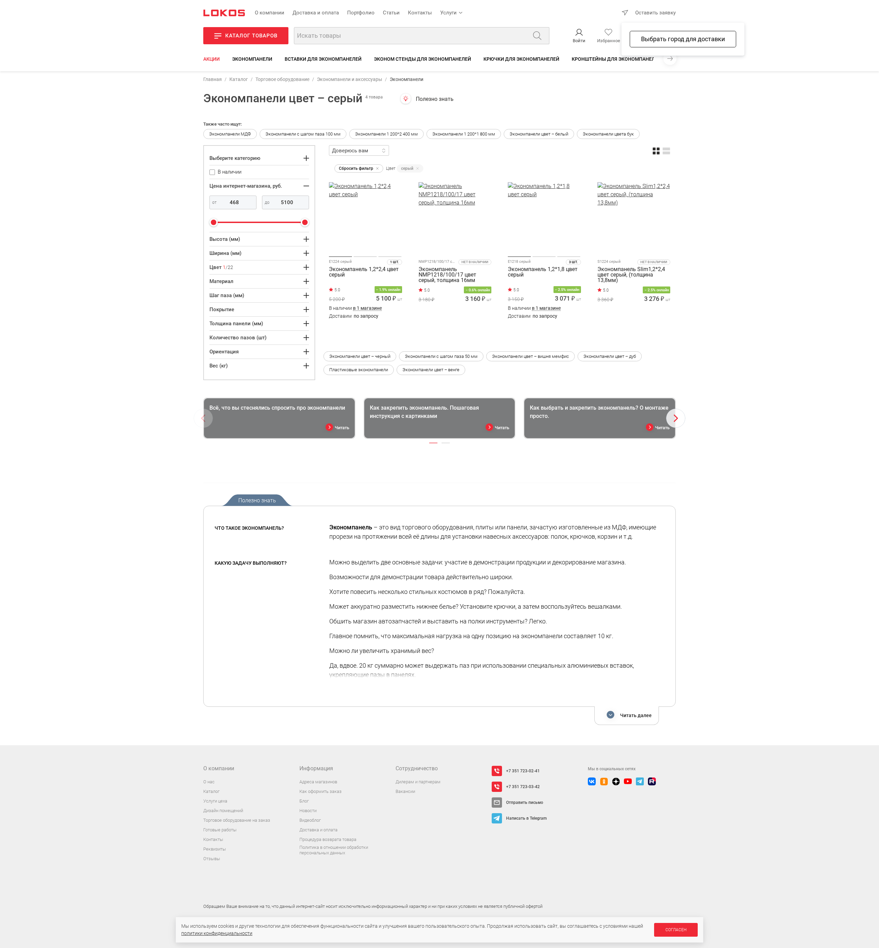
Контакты (420, 13)
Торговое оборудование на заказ (236, 820)
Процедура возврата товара (327, 839)
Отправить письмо (524, 802)
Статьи (391, 13)
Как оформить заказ (320, 791)
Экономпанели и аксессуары (349, 79)
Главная (212, 79)
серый (407, 168)
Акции (211, 59)
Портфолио (361, 13)
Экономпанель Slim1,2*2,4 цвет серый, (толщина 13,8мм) (631, 275)
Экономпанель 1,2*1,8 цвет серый (543, 272)
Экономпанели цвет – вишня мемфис (530, 356)
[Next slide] (675, 418)
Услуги (448, 13)
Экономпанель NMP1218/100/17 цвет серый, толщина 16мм (447, 275)
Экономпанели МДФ (230, 134)
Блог (304, 801)
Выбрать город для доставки (683, 39)
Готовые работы (220, 829)
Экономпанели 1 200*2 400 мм (386, 134)
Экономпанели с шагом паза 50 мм (441, 356)
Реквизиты (214, 849)
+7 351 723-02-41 (523, 771)
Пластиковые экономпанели (358, 369)
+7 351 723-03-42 (523, 786)
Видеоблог (310, 820)
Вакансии (405, 791)
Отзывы (211, 858)
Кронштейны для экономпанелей (616, 59)
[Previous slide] (203, 418)
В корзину (365, 329)
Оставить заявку (655, 13)
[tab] (433, 443)
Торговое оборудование (282, 79)
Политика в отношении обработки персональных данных (333, 850)
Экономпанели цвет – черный (359, 356)
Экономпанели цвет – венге (430, 369)
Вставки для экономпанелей (323, 59)
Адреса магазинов (318, 781)
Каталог (238, 79)
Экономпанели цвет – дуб (609, 356)
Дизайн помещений (223, 810)
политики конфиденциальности (216, 933)
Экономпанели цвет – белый (539, 134)
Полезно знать (435, 99)
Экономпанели (252, 59)
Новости (308, 810)
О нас (209, 781)
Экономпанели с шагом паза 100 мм (303, 134)
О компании (269, 13)
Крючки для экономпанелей (521, 59)
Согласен (675, 929)
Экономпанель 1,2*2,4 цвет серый (364, 272)
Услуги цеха (215, 801)
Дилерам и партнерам (418, 781)
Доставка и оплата (316, 13)
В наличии (355, 308)
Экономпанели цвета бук (608, 134)
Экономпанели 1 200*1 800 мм (463, 134)
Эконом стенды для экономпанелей (422, 59)
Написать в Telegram (526, 818)
